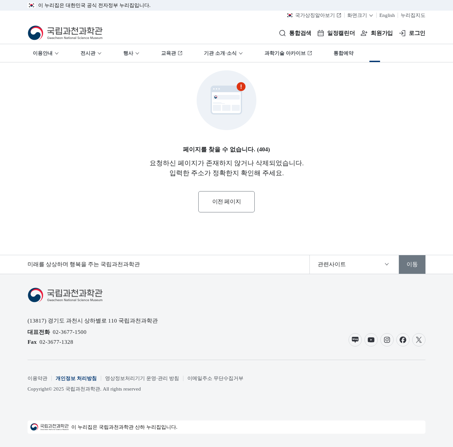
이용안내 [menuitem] (43, 53)
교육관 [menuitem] (168, 53)
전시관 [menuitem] (88, 53)
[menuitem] (374, 53)
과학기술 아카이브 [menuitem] (285, 53)
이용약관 (37, 378)
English (387, 15)
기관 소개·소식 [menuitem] (220, 53)
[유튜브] (371, 339)
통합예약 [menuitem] (344, 53)
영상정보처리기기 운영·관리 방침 (142, 378)
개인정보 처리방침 (76, 378)
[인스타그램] (387, 339)
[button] (295, 33)
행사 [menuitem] (128, 53)
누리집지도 (413, 15)
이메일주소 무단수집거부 (215, 378)
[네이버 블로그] (355, 339)
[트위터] (418, 339)
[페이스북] (403, 339)
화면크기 (357, 15)
